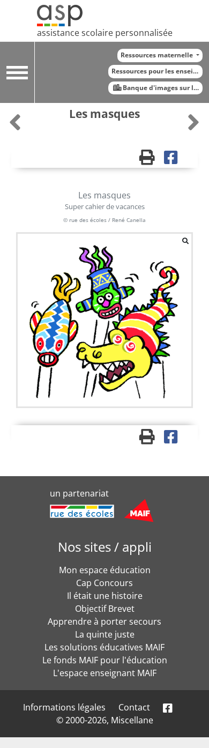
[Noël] (193, 122)
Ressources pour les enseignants (157, 71)
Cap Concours (104, 583)
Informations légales (64, 707)
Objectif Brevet (105, 608)
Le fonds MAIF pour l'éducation (104, 660)
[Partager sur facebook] (174, 160)
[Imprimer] (152, 160)
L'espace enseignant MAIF (104, 673)
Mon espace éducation (105, 570)
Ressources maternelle (158, 55)
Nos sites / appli (105, 547)
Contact (134, 707)
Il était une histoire (105, 596)
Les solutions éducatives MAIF (104, 647)
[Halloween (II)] (16, 122)
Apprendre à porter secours (104, 621)
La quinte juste (105, 634)
